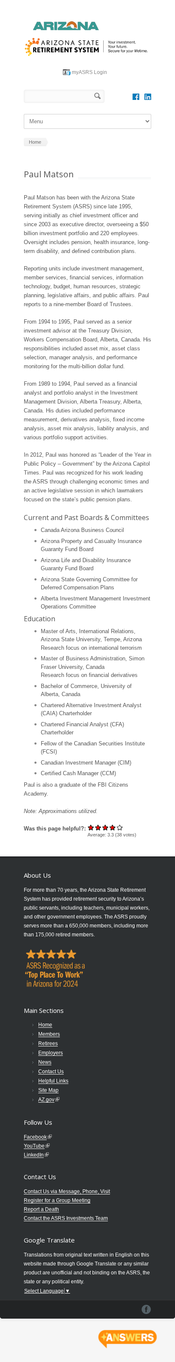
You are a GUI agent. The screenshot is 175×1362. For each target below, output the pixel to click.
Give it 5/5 (120, 827)
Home (45, 1025)
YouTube (34, 1146)
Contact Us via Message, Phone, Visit (67, 1191)
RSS (147, 96)
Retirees (48, 1043)
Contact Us (51, 1072)
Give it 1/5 (91, 827)
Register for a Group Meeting (57, 1200)
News (44, 1062)
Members (49, 1034)
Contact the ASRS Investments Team (66, 1218)
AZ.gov (46, 1100)
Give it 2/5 (98, 827)
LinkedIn (34, 1155)
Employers (50, 1053)
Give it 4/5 (112, 827)
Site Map (48, 1090)
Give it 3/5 (105, 827)
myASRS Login (89, 72)
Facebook (136, 96)
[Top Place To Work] (54, 989)
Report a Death (41, 1209)
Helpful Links (53, 1081)
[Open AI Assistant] (127, 1339)
